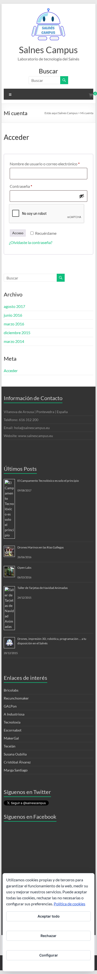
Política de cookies (69, 903)
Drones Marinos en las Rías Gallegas (40, 547)
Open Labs (24, 567)
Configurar (48, 955)
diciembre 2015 (17, 332)
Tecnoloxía (12, 722)
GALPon (10, 706)
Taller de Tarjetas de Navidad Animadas (42, 588)
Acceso (17, 233)
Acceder (11, 370)
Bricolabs (11, 690)
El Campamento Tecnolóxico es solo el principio (48, 481)
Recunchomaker (16, 698)
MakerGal (11, 738)
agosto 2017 (14, 306)
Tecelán (9, 746)
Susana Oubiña (15, 754)
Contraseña (31, 186)
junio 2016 (13, 315)
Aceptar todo (49, 916)
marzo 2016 (14, 323)
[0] (91, 95)
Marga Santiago (16, 770)
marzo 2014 (14, 341)
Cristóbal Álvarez (17, 762)
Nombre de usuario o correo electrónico (48, 163)
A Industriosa (14, 714)
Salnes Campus (48, 49)
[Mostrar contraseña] (81, 196)
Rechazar (48, 936)
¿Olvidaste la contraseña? (30, 242)
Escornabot (12, 730)
